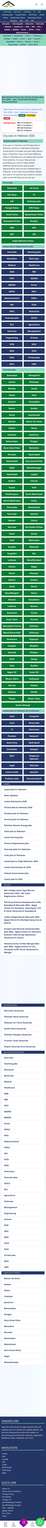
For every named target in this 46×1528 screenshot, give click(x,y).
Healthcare (18, 27)
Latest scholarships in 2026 (17, 867)
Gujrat (12, 487)
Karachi (37, 39)
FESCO (34, 318)
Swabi (15, 39)
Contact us (6, 1499)
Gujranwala (13, 44)
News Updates (11, 795)
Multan (23, 44)
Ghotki (34, 692)
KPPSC (31, 30)
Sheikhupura (12, 494)
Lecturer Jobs (12, 772)
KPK (3, 1456)
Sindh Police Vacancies (15, 1028)
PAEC (12, 351)
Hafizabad (34, 678)
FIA (34, 234)
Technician (34, 311)
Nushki (34, 665)
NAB (27, 27)
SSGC (11, 357)
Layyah (34, 474)
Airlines (34, 337)
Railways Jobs (7, 15)
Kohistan (34, 626)
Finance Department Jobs (16, 843)
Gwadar (12, 547)
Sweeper (34, 749)
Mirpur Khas (34, 698)
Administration (22, 33)
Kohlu (34, 500)
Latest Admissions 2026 (15, 801)
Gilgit (12, 467)
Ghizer (12, 573)
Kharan (34, 606)
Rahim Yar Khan (34, 421)
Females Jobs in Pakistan (16, 813)
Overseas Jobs (12, 318)
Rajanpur (34, 639)
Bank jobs (40, 24)
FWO (34, 364)
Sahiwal (34, 514)
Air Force (17, 12)
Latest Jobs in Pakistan (15, 789)
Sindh (4, 1464)
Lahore (28, 36)
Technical (12, 331)
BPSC (11, 364)
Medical (8, 27)
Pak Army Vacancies (14, 1010)
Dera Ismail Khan (34, 461)
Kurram (34, 619)
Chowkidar (12, 749)
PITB (12, 344)
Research (34, 736)
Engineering (12, 337)
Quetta (28, 42)
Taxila (12, 586)
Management (34, 331)
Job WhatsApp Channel (11, 1502)
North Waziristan (11, 500)
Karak (35, 42)
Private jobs (34, 357)
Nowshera (12, 639)
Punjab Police (20, 15)
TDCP (34, 351)
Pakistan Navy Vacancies (16, 1016)
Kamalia (12, 652)
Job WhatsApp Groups (11, 1505)
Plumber (12, 736)
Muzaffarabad (34, 560)
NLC (12, 324)
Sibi (34, 553)
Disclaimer (6, 1497)
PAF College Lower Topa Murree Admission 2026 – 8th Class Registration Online (19, 893)
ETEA (34, 304)
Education (30, 24)
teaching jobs (17, 24)
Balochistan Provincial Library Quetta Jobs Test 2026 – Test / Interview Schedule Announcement (23, 112)
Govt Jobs (5, 24)
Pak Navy (27, 12)
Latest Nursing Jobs (13, 837)
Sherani (12, 599)
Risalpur (34, 652)
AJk (3, 1462)
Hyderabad (12, 474)
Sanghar (12, 645)
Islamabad (7, 36)
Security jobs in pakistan (16, 819)
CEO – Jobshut (8, 1508)
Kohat (22, 39)
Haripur (34, 580)
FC (34, 12)
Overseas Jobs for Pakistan (17, 849)
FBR (33, 27)
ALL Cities (6, 1513)
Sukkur (11, 481)
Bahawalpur (12, 441)
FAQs (4, 1516)
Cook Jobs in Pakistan (14, 855)
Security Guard (34, 778)
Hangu (34, 659)
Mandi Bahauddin (12, 632)
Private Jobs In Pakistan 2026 (18, 807)
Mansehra (34, 448)
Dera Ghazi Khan (12, 448)
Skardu (11, 566)
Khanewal (12, 612)
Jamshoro (34, 434)
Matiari (12, 520)
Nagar (34, 566)
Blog (4, 1473)
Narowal (12, 527)
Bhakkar (34, 645)
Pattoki (34, 685)
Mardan (7, 39)
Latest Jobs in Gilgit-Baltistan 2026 (21, 861)
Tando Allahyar (23, 705)
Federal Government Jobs (16, 873)
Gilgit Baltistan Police (23, 241)
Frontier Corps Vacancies (16, 1040)
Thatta (12, 698)
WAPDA (16, 30)
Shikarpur (34, 632)
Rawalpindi (18, 36)
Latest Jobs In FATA (13, 879)
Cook (11, 723)
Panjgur (34, 441)
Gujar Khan (12, 619)
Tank (12, 540)
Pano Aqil (12, 514)
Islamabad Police (34, 18)
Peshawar (37, 36)
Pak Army (7, 12)
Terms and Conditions (11, 1491)
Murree (11, 685)
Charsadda (12, 507)
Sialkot (11, 428)
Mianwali (34, 547)
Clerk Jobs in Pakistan (14, 831)
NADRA (7, 30)
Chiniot (34, 481)
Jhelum (11, 580)
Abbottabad (12, 461)
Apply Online (7, 1510)
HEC (12, 304)
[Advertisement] (23, 71)
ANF (21, 21)
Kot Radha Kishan (34, 527)
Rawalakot (34, 599)
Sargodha (12, 553)
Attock (34, 586)
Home (4, 1453)
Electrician (34, 729)
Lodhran (12, 606)
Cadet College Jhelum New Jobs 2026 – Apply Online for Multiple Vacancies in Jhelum (23, 920)
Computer (34, 716)
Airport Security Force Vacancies (19, 1046)
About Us (6, 1488)
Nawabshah (34, 507)
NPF (32, 21)
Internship (6, 1470)
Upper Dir (12, 672)
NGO (12, 756)
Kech (12, 659)
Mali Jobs (34, 765)
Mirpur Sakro (12, 678)
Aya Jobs (34, 772)
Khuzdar (12, 454)
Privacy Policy (8, 1494)
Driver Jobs (34, 723)
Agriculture (34, 324)
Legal (12, 765)
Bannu (20, 42)
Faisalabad (10, 42)
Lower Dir (34, 672)
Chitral (34, 520)
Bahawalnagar (34, 467)
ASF (39, 12)
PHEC (11, 311)
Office (34, 298)
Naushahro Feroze (12, 626)
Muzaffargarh (12, 593)
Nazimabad (34, 454)
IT (12, 729)
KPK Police (33, 15)
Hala (12, 665)
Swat (30, 39)
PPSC (38, 30)
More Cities (33, 44)
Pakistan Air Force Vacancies (18, 1022)
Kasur (12, 533)
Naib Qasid (34, 742)
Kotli (34, 487)
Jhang (34, 533)
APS (26, 21)
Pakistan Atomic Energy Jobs (18, 825)
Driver (23, 30)
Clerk (11, 716)
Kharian (12, 692)
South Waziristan (34, 494)
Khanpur (34, 573)
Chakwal (12, 434)
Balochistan (7, 1467)
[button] (36, 4)
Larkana (12, 560)
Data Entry (12, 742)
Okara (34, 428)
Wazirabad (34, 540)
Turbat (34, 612)
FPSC (39, 27)
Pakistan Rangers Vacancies (18, 1034)
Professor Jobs (12, 778)
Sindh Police (12, 214)
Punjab (5, 1459)
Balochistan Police (17, 18)
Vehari (34, 593)
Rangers (13, 21)
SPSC (34, 344)
